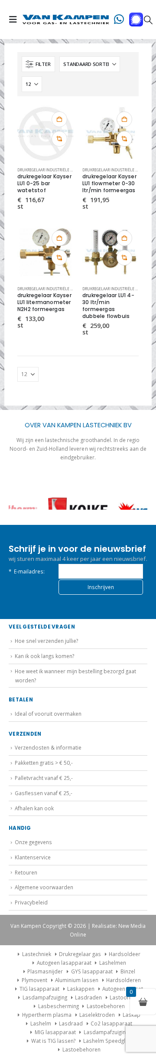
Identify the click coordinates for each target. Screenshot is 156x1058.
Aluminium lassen (76, 979)
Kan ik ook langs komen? (44, 655)
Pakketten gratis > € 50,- (44, 762)
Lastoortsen (125, 997)
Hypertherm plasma (47, 1014)
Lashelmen (112, 962)
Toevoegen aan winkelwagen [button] (59, 119)
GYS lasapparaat (92, 971)
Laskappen (80, 988)
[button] (16, 19)
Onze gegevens (33, 842)
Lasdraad (71, 1023)
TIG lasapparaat (39, 988)
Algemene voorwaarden (44, 887)
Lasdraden (88, 997)
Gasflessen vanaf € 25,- (43, 792)
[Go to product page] (45, 133)
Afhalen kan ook (34, 808)
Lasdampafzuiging (45, 997)
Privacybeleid (31, 902)
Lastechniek (36, 953)
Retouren (26, 872)
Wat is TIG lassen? (53, 1040)
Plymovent (34, 979)
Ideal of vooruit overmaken (48, 713)
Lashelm (40, 1023)
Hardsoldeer (124, 953)
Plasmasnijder (45, 971)
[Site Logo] (66, 19)
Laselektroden (97, 1014)
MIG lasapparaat (55, 1032)
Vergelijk (59, 139)
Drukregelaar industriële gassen (50, 169)
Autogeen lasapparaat (64, 962)
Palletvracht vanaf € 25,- (44, 777)
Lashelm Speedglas (107, 1040)
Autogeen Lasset (122, 988)
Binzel (127, 971)
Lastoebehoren (106, 1005)
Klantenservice (33, 857)
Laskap (131, 1014)
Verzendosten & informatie (48, 747)
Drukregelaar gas (80, 953)
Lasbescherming (58, 1005)
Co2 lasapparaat (111, 1023)
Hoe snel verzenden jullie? (46, 640)
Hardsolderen (123, 979)
